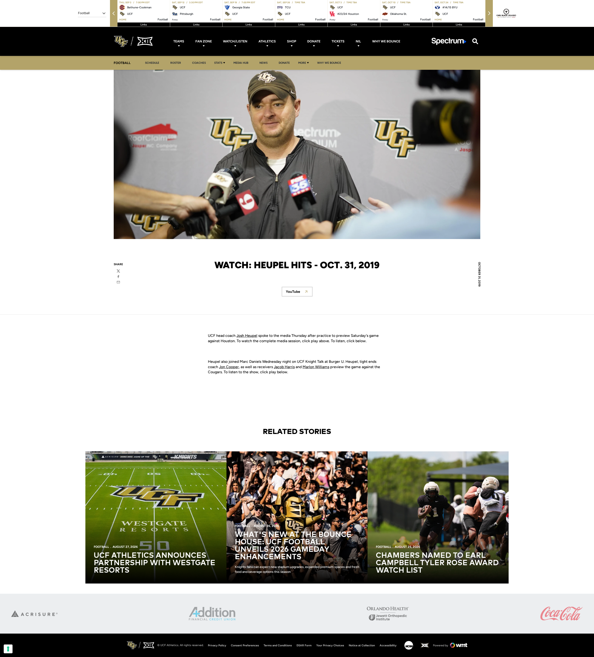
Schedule (152, 62)
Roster (175, 62)
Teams (178, 41)
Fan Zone (203, 41)
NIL (358, 41)
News (263, 62)
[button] (113, 13)
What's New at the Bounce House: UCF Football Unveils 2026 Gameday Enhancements (293, 546)
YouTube (299, 293)
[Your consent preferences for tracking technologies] (8, 648)
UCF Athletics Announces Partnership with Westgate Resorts (154, 563)
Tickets (338, 41)
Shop (291, 41)
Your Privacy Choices (330, 645)
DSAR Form (304, 645)
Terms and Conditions (278, 645)
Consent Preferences (245, 645)
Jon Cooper (229, 367)
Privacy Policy (217, 645)
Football (101, 547)
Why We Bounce (386, 41)
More (302, 62)
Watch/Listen (235, 41)
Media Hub (242, 62)
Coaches (199, 62)
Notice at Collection (362, 645)
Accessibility (388, 645)
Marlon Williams (316, 367)
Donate (313, 41)
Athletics (267, 41)
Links (143, 24)
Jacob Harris (284, 367)
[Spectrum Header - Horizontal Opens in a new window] (449, 41)
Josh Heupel (246, 335)
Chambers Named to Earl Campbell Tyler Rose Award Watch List (437, 563)
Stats (218, 62)
